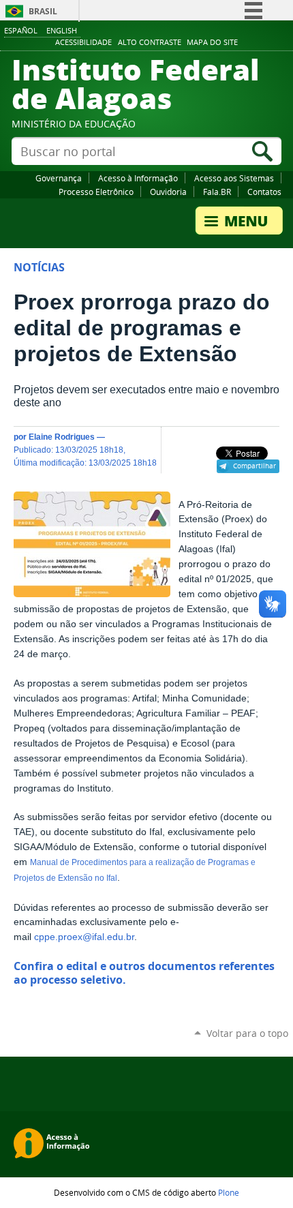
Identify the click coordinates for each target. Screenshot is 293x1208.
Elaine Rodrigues (62, 436)
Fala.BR (217, 191)
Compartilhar (254, 465)
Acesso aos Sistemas (234, 177)
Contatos (264, 191)
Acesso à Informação (138, 177)
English (61, 30)
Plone (228, 1192)
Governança (58, 177)
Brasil (43, 11)
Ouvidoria (168, 191)
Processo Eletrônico (96, 191)
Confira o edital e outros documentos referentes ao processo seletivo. (144, 972)
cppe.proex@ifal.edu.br (84, 937)
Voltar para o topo (247, 1033)
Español (20, 30)
